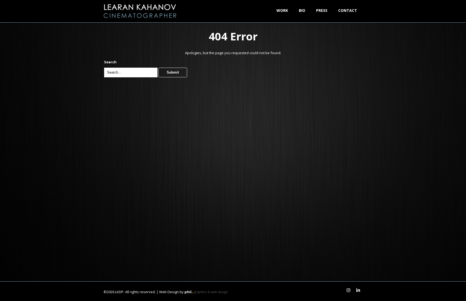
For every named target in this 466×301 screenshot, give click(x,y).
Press (321, 10)
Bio (302, 10)
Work (282, 10)
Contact (347, 10)
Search (110, 62)
